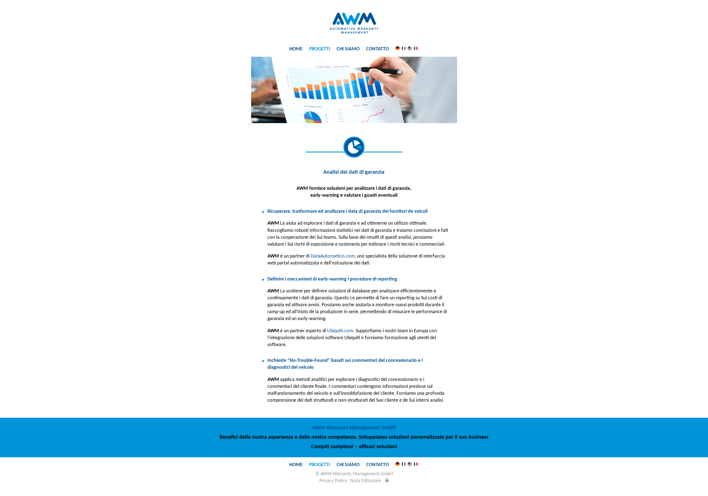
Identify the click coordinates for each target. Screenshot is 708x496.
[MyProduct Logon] (387, 481)
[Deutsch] (397, 49)
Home (296, 49)
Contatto (377, 49)
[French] (404, 49)
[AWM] (354, 32)
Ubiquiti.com (340, 331)
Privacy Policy (333, 481)
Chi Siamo (348, 49)
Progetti (319, 49)
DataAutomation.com (333, 256)
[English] (410, 49)
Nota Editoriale (365, 481)
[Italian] (416, 49)
